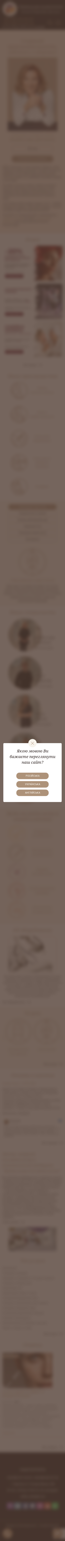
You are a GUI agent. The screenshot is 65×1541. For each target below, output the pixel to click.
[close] (32, 743)
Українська (32, 784)
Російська (33, 775)
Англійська (32, 792)
